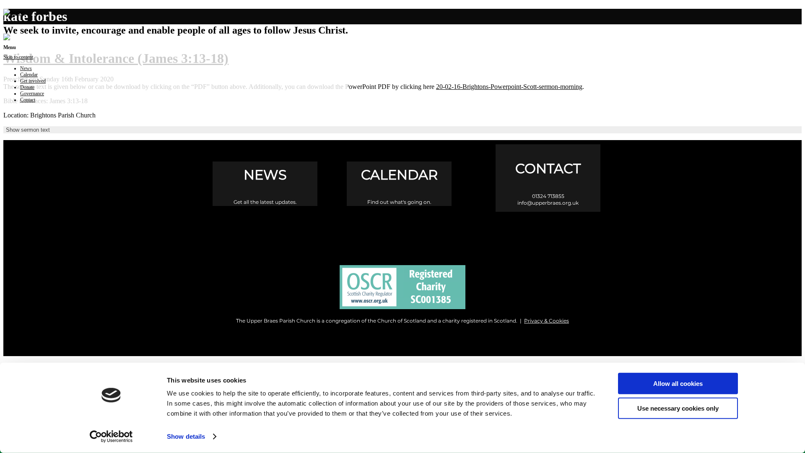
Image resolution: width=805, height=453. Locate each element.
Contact (27, 100)
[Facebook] (367, 231)
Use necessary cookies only (678, 407)
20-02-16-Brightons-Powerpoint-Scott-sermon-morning (509, 86)
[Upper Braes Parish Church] (14, 12)
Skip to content (18, 57)
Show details (186, 436)
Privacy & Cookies (546, 321)
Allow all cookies (678, 383)
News (26, 68)
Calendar (29, 75)
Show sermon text (28, 130)
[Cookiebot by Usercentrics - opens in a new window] (111, 436)
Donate (27, 87)
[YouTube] (438, 231)
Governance (32, 93)
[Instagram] (402, 231)
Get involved (33, 81)
